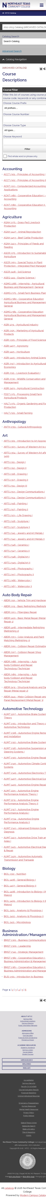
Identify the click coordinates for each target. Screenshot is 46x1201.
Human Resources (29, 1106)
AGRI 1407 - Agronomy (16, 346)
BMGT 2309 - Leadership (17, 946)
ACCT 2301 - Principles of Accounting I (24, 174)
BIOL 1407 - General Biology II (20, 885)
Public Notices (28, 1116)
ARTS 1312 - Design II (15, 468)
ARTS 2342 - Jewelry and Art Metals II (24, 539)
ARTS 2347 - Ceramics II (17, 551)
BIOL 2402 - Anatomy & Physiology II (24, 916)
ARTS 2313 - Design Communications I (24, 491)
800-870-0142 (28, 1177)
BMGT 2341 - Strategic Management (23, 952)
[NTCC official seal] (27, 1160)
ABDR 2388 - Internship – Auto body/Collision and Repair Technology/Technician (20, 665)
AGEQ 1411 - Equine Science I (19, 277)
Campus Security (28, 1083)
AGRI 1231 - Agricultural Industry (21, 324)
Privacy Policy (28, 1113)
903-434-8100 (14, 1177)
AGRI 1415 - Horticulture (17, 351)
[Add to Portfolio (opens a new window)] (41, 68)
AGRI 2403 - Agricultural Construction (24, 388)
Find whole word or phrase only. (23, 156)
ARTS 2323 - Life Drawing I (18, 515)
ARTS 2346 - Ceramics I (16, 545)
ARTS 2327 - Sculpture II (17, 527)
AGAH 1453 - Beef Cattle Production (23, 237)
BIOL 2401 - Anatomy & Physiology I (23, 910)
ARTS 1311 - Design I (15, 462)
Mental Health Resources (28, 1109)
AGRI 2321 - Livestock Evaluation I (22, 373)
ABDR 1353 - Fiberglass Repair (20, 612)
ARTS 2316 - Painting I (16, 503)
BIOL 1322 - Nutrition (15, 874)
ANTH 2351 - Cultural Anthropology (23, 427)
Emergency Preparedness (29, 1103)
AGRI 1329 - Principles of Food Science (25, 340)
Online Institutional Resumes (29, 1096)
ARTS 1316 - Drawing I (16, 474)
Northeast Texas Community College (16, 5)
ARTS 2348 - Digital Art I (17, 556)
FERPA (28, 1135)
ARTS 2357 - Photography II (19, 574)
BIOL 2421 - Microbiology (17, 922)
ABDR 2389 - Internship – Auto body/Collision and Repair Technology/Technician (20, 678)
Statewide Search (28, 1126)
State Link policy (28, 1129)
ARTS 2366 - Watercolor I (17, 580)
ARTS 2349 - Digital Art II (17, 562)
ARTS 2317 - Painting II (16, 509)
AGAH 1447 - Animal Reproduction (22, 231)
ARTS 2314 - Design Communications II (25, 497)
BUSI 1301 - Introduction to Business (23, 976)
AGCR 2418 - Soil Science (17, 271)
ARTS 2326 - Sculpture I (16, 521)
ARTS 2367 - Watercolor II (18, 586)
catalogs (9, 1188)
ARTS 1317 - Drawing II (16, 480)
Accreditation (29, 1080)
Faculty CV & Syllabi (28, 1086)
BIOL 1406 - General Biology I (20, 879)
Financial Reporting (28, 1093)
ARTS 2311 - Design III (15, 485)
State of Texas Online (29, 1123)
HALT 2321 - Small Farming (18, 413)
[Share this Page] (44, 68)
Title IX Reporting (28, 1132)
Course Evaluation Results (29, 1090)
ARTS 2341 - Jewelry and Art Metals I (24, 533)
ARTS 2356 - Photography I (18, 568)
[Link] (3, 13)
